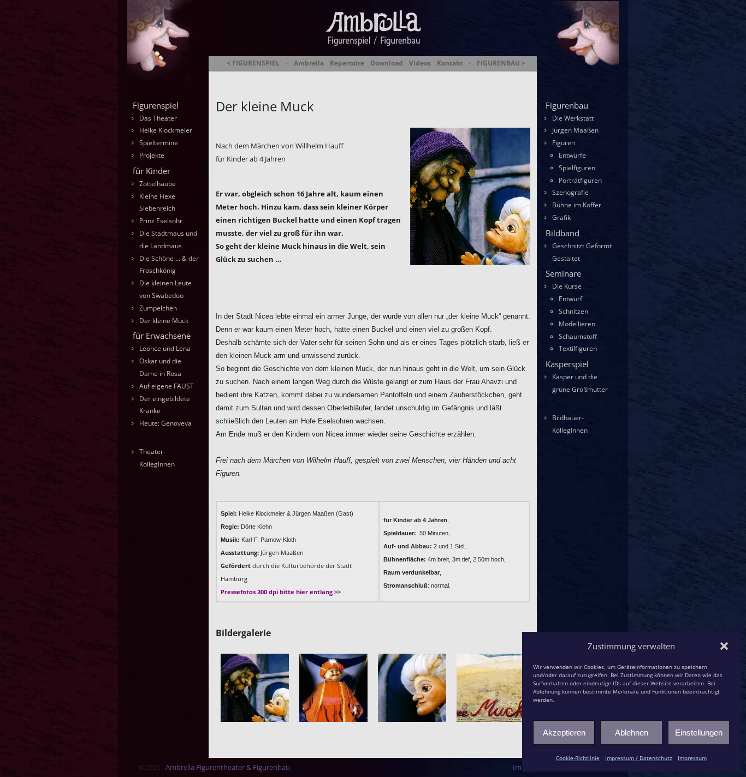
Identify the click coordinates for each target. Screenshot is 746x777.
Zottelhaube (157, 183)
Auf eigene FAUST (166, 386)
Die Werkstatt (573, 118)
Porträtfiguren (580, 180)
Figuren (563, 142)
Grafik (561, 217)
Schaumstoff (578, 336)
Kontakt (450, 63)
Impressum (692, 758)
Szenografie (570, 192)
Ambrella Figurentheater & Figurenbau (354, 76)
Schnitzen (573, 311)
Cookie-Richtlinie (578, 758)
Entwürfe (572, 155)
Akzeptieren (564, 732)
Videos (420, 63)
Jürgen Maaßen (575, 130)
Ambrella (309, 63)
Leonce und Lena (165, 348)
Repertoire (347, 63)
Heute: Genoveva (165, 423)
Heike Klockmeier (165, 130)
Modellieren (577, 323)
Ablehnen (631, 732)
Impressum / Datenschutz (638, 758)
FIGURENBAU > (501, 63)
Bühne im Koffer (576, 205)
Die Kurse (567, 286)
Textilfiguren (578, 348)
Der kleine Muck (163, 320)
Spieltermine (158, 142)
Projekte (151, 155)
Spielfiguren (577, 167)
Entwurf (570, 298)
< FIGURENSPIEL (253, 63)
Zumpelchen (158, 308)
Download (386, 63)
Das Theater (158, 118)
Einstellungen (699, 732)
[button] (724, 646)
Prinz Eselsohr (160, 220)
